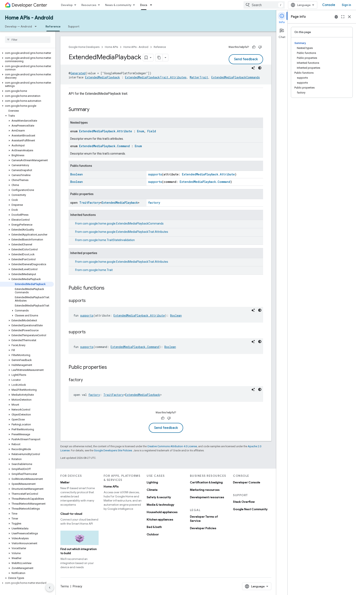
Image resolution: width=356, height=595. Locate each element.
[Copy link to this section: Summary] (93, 109)
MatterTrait (199, 77)
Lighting (152, 482)
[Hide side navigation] (50, 587)
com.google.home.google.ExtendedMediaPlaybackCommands (123, 223)
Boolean (76, 174)
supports (155, 174)
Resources (88, 5)
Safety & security (159, 497)
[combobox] (264, 5)
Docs (143, 5)
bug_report (336, 16)
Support (73, 26)
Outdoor (153, 534)
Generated (77, 73)
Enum (140, 131)
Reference (53, 26)
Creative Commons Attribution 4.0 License (172, 446)
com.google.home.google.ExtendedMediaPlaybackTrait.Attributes (125, 231)
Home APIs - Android (29, 18)
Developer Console (246, 482)
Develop (67, 5)
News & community (118, 5)
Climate (152, 490)
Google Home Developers (84, 46)
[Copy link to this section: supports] (90, 300)
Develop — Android (18, 26)
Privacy (77, 586)
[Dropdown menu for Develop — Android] (37, 26)
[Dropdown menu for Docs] (152, 5)
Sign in (346, 5)
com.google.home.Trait (98, 270)
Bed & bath (154, 527)
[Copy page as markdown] (159, 57)
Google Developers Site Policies (113, 450)
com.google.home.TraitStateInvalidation (109, 240)
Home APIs (111, 46)
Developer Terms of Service (204, 519)
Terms (64, 586)
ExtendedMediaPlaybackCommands (235, 77)
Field (151, 131)
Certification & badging (206, 482)
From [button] (119, 223)
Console (328, 5)
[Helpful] (254, 47)
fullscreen (342, 16)
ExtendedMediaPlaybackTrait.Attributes (155, 77)
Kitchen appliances (160, 519)
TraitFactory (89, 203)
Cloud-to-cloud (71, 514)
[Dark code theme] (259, 68)
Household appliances (162, 512)
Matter (65, 482)
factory (154, 203)
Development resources (207, 497)
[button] (27, 53)
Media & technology (160, 504)
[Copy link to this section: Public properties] (111, 367)
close (349, 16)
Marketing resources (205, 490)
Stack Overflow (244, 502)
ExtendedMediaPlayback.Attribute (105, 131)
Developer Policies (203, 528)
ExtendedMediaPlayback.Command (104, 146)
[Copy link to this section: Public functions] (108, 288)
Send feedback (246, 59)
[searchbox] (27, 39)
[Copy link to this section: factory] (87, 380)
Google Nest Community (250, 509)
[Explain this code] (253, 68)
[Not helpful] (260, 47)
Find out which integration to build (78, 551)
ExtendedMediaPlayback (102, 77)
